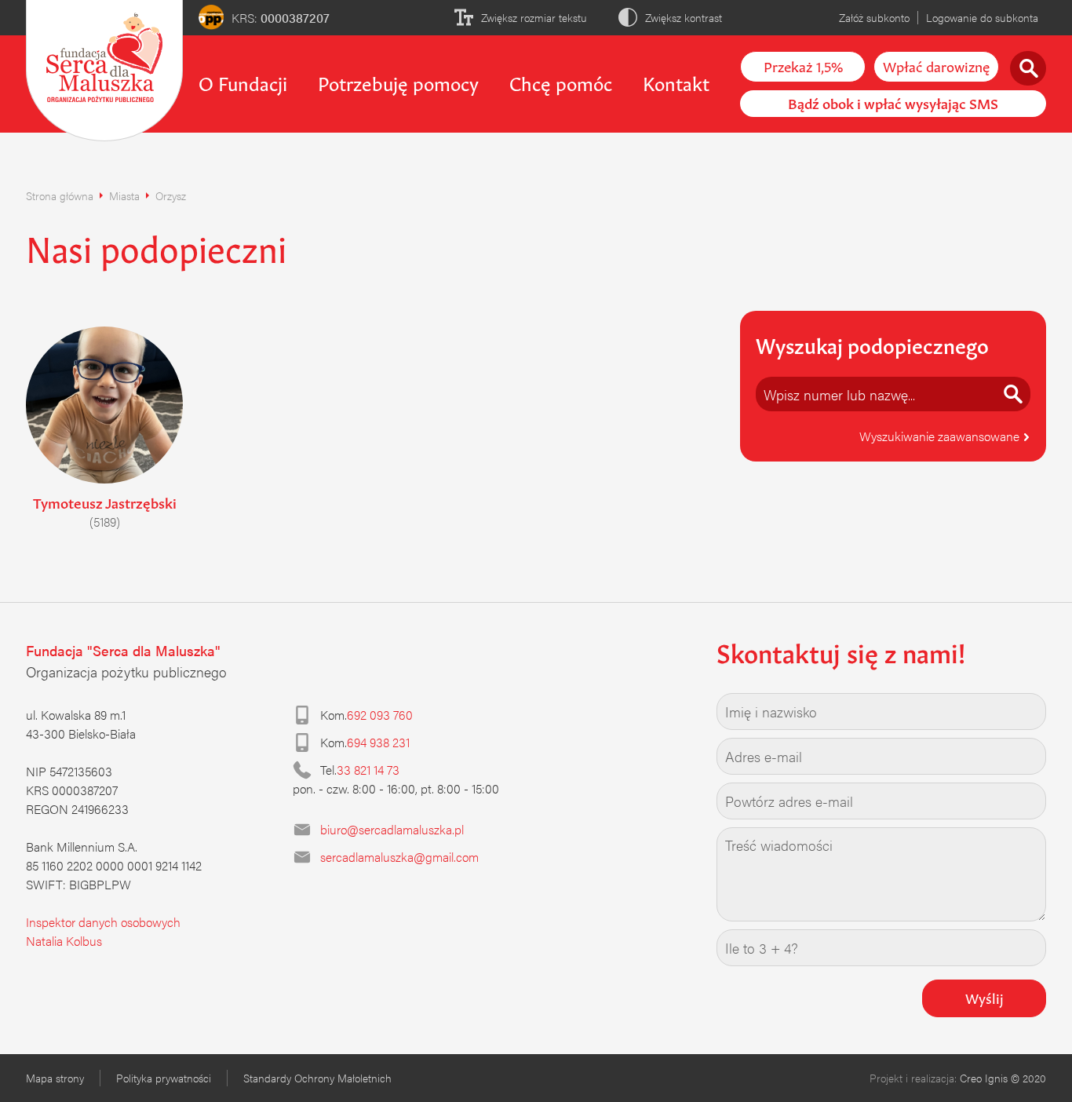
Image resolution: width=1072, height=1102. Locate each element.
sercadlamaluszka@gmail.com (399, 857)
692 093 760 (380, 715)
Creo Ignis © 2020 (1003, 1078)
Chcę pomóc (560, 81)
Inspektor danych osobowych (103, 922)
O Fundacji (243, 81)
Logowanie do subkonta (982, 17)
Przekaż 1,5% (803, 65)
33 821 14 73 (368, 770)
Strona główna (59, 195)
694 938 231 (378, 742)
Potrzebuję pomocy (398, 81)
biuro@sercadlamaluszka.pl (392, 829)
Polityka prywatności (163, 1078)
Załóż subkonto (874, 17)
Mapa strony (55, 1078)
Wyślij (984, 997)
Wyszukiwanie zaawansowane (941, 436)
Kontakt (676, 81)
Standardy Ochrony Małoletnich (317, 1078)
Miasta (124, 195)
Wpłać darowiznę (936, 65)
